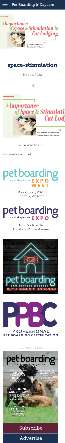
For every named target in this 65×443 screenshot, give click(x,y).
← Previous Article (30, 145)
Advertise (31, 438)
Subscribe (30, 428)
